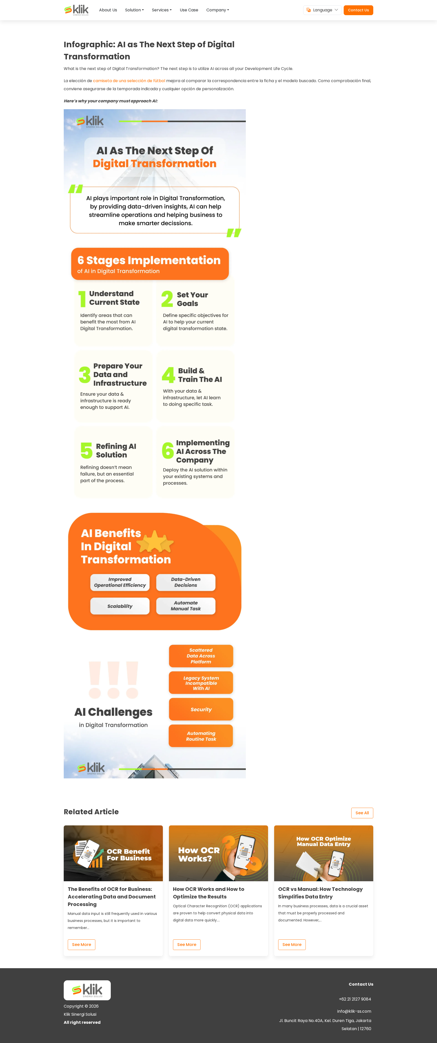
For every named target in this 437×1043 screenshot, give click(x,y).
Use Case (189, 10)
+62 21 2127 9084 (355, 999)
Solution (133, 10)
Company (216, 10)
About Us (108, 10)
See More (81, 944)
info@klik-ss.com (354, 1011)
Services (160, 10)
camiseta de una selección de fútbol (129, 81)
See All (362, 813)
